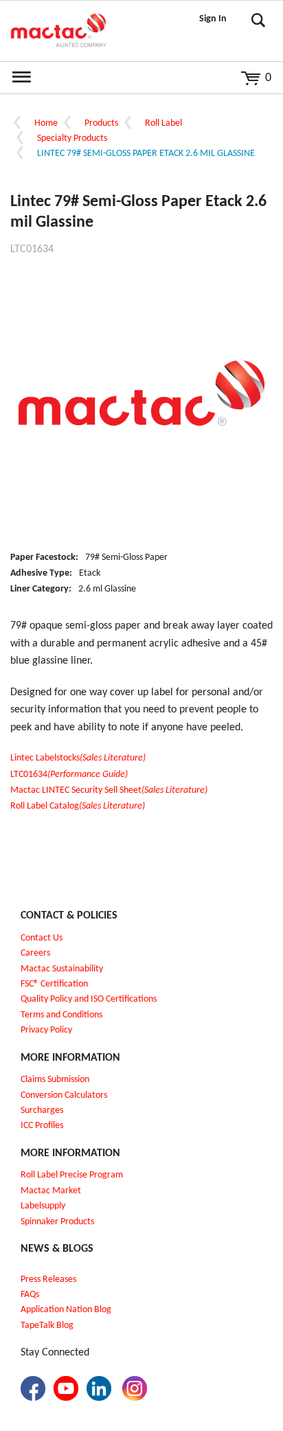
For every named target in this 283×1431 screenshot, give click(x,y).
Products (101, 123)
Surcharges (42, 1110)
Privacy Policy (46, 1030)
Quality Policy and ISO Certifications (89, 999)
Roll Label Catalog (77, 806)
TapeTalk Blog (47, 1325)
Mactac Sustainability (62, 969)
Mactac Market (51, 1191)
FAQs (30, 1294)
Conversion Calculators (64, 1095)
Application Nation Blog (66, 1310)
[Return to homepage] (58, 30)
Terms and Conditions (61, 1015)
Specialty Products (72, 138)
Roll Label (163, 123)
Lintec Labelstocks (78, 758)
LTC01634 (69, 774)
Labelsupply (43, 1206)
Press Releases (48, 1279)
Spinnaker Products (57, 1222)
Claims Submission (55, 1079)
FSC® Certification (54, 984)
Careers (35, 953)
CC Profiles (43, 1125)
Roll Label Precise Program (72, 1175)
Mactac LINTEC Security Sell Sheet (108, 790)
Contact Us (42, 938)
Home (46, 123)
